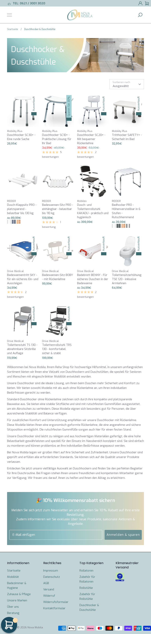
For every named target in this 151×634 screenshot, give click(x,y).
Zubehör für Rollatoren (87, 579)
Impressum (50, 571)
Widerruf (49, 596)
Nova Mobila (35, 627)
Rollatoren (86, 571)
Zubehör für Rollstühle (87, 596)
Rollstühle (86, 588)
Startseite (13, 571)
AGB (46, 583)
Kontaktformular (54, 608)
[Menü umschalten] (9, 15)
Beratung (13, 613)
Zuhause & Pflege (19, 594)
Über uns (13, 607)
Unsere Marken (17, 600)
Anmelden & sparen (123, 535)
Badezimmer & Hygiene (16, 585)
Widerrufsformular (55, 602)
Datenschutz (51, 577)
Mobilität (13, 577)
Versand (48, 589)
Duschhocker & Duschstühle (89, 607)
